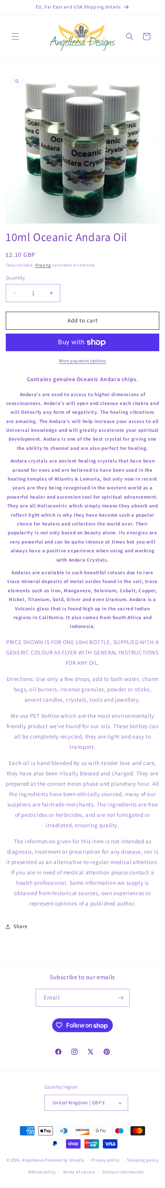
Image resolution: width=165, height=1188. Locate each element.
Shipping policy (143, 1160)
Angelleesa (33, 1160)
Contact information (123, 1172)
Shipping (43, 265)
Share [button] (20, 926)
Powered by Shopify (64, 1160)
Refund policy (42, 1172)
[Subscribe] (120, 998)
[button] (15, 36)
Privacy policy (105, 1160)
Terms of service (79, 1172)
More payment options (82, 361)
